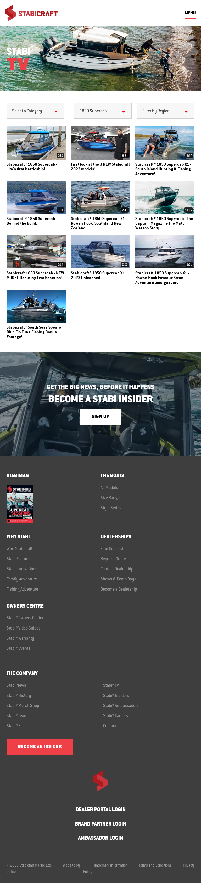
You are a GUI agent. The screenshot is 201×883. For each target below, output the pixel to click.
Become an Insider (40, 747)
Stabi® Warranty (20, 638)
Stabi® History (19, 696)
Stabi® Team (17, 716)
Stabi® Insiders (116, 696)
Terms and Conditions (155, 866)
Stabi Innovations (22, 569)
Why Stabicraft (19, 549)
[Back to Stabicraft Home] (31, 13)
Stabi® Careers (115, 716)
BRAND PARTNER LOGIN (100, 824)
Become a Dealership (118, 589)
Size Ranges (111, 498)
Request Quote (113, 559)
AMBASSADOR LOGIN (100, 838)
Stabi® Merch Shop (23, 705)
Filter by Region (156, 111)
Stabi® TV (111, 685)
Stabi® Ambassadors (121, 705)
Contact (109, 726)
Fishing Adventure (22, 589)
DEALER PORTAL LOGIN (101, 810)
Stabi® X (13, 726)
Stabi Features (19, 559)
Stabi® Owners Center (25, 618)
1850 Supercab (93, 111)
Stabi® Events (18, 648)
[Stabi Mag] (53, 504)
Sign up (100, 416)
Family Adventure (22, 579)
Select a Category (27, 111)
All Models (109, 488)
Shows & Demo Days (118, 579)
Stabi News (16, 685)
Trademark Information (111, 866)
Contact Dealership (116, 569)
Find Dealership (114, 549)
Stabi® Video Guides (24, 628)
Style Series (110, 508)
